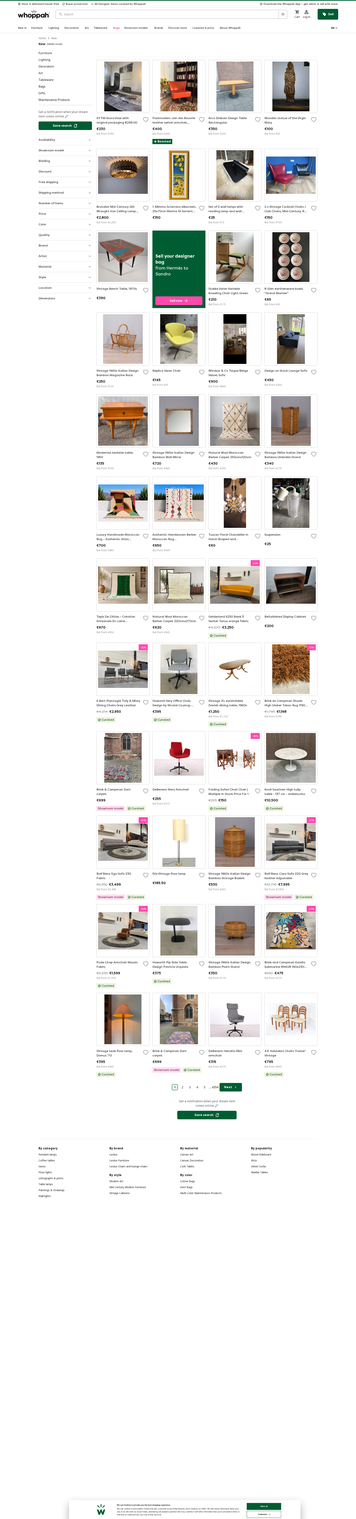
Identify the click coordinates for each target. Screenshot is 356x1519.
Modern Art (116, 1181)
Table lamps (46, 1184)
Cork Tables (187, 1166)
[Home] (34, 14)
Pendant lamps (48, 1154)
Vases (42, 1166)
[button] (243, 4)
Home (42, 38)
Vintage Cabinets (119, 1193)
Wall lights (45, 1196)
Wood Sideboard (261, 1154)
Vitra (254, 1160)
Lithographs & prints (51, 1178)
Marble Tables (259, 1172)
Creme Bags (187, 1181)
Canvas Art (186, 1154)
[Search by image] (282, 14)
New (54, 38)
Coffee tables (47, 1160)
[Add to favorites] (145, 119)
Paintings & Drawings (52, 1190)
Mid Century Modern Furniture (127, 1187)
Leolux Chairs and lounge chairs (128, 1166)
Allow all (264, 1506)
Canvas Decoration (191, 1160)
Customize (262, 1514)
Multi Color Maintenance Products (201, 1193)
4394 (215, 1087)
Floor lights (45, 1172)
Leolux (113, 1154)
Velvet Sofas (258, 1166)
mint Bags (186, 1187)
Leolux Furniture (119, 1160)
